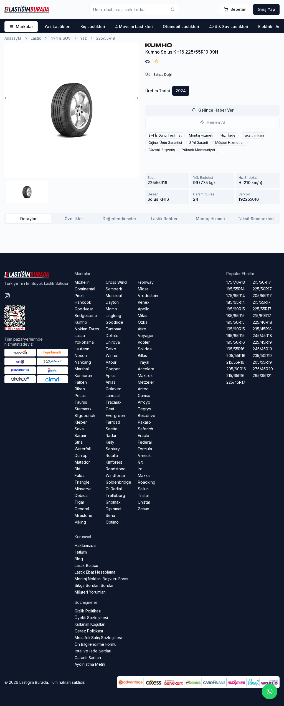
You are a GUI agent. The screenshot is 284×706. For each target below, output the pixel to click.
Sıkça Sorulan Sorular (94, 585)
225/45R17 (235, 382)
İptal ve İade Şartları (93, 651)
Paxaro (144, 422)
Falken (81, 382)
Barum (80, 435)
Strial (79, 442)
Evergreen (115, 415)
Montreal (114, 295)
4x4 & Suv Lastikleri (228, 26)
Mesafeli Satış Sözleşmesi (98, 637)
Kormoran (83, 375)
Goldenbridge (118, 482)
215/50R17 (262, 282)
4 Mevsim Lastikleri (134, 26)
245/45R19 (262, 348)
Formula (145, 448)
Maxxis (144, 475)
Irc (140, 468)
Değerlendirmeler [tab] (119, 218)
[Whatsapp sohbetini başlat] (269, 691)
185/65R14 (235, 302)
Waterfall (83, 448)
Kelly (110, 442)
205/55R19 (262, 362)
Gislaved (113, 388)
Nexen (81, 355)
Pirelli (79, 295)
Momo (111, 308)
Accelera (146, 368)
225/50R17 (262, 289)
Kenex (143, 302)
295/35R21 (262, 375)
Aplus (111, 375)
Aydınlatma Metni (90, 664)
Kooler (144, 342)
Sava (79, 428)
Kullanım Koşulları (90, 624)
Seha (110, 515)
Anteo (143, 388)
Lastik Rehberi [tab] (165, 218)
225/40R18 (262, 322)
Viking (80, 522)
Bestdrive (146, 415)
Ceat (110, 408)
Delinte (112, 335)
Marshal (82, 368)
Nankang (83, 362)
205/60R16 (236, 368)
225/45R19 (262, 342)
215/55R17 (262, 302)
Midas (143, 289)
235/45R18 (262, 328)
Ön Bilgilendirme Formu (95, 644)
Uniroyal (113, 342)
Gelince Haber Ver (216, 110)
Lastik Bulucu (86, 565)
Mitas (142, 315)
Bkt (77, 468)
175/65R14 (235, 295)
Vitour (111, 362)
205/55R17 (262, 295)
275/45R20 (263, 368)
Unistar (144, 502)
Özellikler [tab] (74, 218)
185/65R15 (235, 315)
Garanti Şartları (88, 657)
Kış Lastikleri (92, 26)
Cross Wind (116, 282)
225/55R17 (262, 308)
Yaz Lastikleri (57, 26)
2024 (181, 90)
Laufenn (82, 348)
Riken (80, 388)
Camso (144, 395)
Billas (142, 355)
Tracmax (113, 402)
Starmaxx (83, 408)
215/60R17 (262, 315)
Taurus (81, 402)
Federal (145, 442)
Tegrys (144, 408)
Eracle (143, 435)
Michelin (82, 282)
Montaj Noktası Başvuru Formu (102, 578)
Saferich (145, 428)
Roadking (146, 482)
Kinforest (114, 462)
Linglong (113, 315)
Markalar (24, 26)
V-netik (144, 455)
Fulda (80, 475)
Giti (140, 462)
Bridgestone (86, 315)
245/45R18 (262, 335)
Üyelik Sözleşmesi (91, 617)
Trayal (143, 362)
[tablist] (142, 218)
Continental (85, 289)
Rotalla (112, 455)
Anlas (110, 382)
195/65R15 (235, 335)
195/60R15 (235, 328)
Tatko (111, 348)
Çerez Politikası (89, 631)
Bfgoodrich (85, 415)
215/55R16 (235, 362)
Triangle (82, 482)
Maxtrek (145, 375)
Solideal (145, 348)
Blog (79, 558)
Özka (143, 322)
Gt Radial (114, 488)
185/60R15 (235, 308)
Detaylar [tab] (28, 218)
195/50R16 (235, 342)
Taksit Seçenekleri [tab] (256, 218)
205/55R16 (235, 355)
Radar (111, 435)
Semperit (114, 289)
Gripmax (113, 502)
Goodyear (84, 308)
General (82, 508)
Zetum (143, 508)
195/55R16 (235, 348)
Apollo (143, 308)
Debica (81, 495)
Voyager (146, 335)
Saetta (111, 428)
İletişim (81, 552)
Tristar (143, 495)
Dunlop (81, 455)
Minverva (83, 488)
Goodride (114, 322)
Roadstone (116, 468)
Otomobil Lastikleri (181, 26)
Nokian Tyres (87, 328)
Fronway (146, 282)
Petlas (80, 395)
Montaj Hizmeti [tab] (210, 218)
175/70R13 (235, 282)
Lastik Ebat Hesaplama (95, 572)
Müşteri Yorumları (90, 592)
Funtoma (113, 328)
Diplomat (113, 508)
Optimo (112, 522)
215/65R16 (235, 375)
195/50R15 (235, 322)
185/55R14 (235, 289)
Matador (82, 462)
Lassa (80, 335)
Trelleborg (115, 495)
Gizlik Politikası (88, 611)
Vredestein (148, 295)
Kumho (81, 322)
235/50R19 (262, 355)
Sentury (113, 448)
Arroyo (144, 402)
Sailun (143, 488)
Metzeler (146, 382)
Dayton (112, 302)
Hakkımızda (85, 545)
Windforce (115, 475)
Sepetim (238, 9)
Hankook (83, 302)
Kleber (81, 422)
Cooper (113, 368)
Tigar (79, 502)
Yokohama (84, 342)
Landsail (113, 395)
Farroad (113, 422)
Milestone (83, 515)
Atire (142, 328)
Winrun (112, 355)
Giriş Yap (266, 9)
